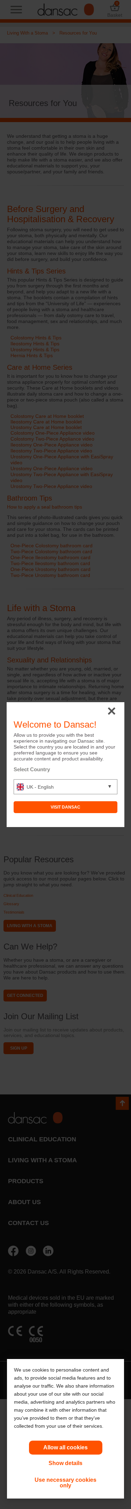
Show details (65, 1463)
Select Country (32, 769)
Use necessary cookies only (65, 1482)
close (112, 711)
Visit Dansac (65, 807)
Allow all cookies (65, 1447)
